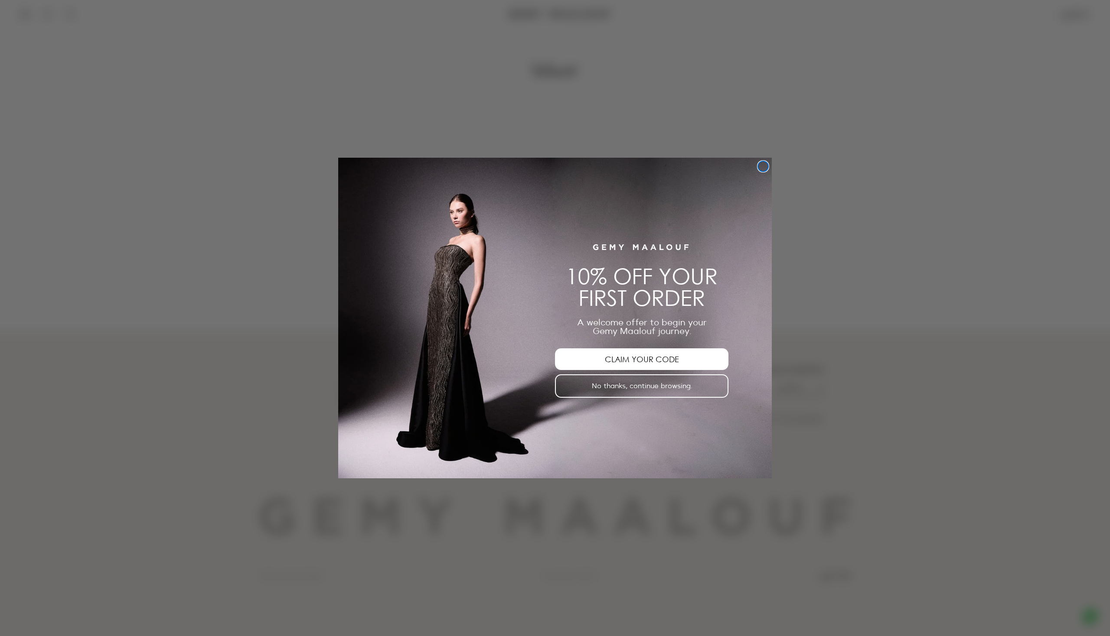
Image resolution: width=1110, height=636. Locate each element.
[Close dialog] (763, 166)
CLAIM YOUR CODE (642, 359)
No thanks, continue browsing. (642, 386)
